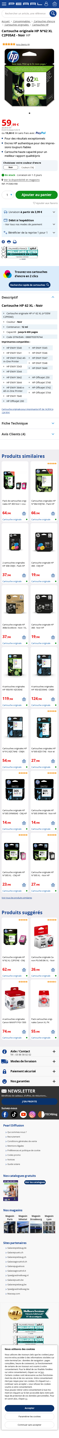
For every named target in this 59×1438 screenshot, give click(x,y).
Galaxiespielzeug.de (16, 1247)
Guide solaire (13, 1164)
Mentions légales (15, 1145)
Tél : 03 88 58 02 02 (20, 1054)
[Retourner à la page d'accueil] (25, 4)
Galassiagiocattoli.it (16, 1270)
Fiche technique (15, 423)
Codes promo (14, 1154)
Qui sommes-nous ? (17, 1132)
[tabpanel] (29, 77)
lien (42, 1372)
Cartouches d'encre (44, 21)
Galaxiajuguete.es (15, 1266)
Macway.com (13, 1293)
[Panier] (55, 4)
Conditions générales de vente (22, 1141)
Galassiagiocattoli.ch (17, 1261)
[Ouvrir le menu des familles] (4, 4)
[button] (21, 179)
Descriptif (10, 297)
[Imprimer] (10, 241)
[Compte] (47, 4)
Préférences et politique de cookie (23, 1150)
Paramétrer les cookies (30, 1416)
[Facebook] (4, 241)
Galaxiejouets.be (15, 1279)
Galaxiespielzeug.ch (16, 1257)
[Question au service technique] (16, 241)
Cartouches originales (16, 24)
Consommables (22, 21)
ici (26, 1398)
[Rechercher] (53, 13)
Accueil (6, 21)
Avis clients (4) (13, 434)
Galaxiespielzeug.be (16, 1284)
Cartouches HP (40, 24)
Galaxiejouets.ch (15, 1252)
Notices (11, 1159)
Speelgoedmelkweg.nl (18, 1275)
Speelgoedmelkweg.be (18, 1289)
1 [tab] (29, 113)
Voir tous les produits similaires (17, 897)
